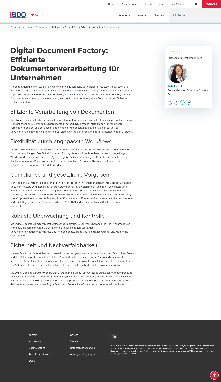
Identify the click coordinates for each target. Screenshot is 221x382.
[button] (211, 4)
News (161, 4)
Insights (142, 15)
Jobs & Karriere (178, 4)
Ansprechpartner (130, 4)
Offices (111, 4)
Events (148, 4)
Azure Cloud (95, 190)
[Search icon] (174, 15)
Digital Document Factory (56, 90)
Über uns (159, 15)
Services (122, 15)
